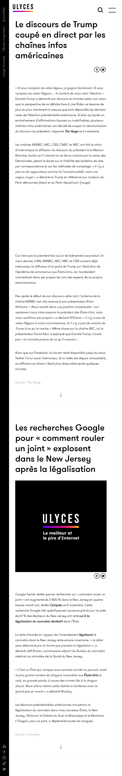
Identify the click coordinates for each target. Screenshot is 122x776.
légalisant (86, 634)
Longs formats (4, 66)
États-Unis (91, 675)
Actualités (4, 14)
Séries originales (4, 38)
